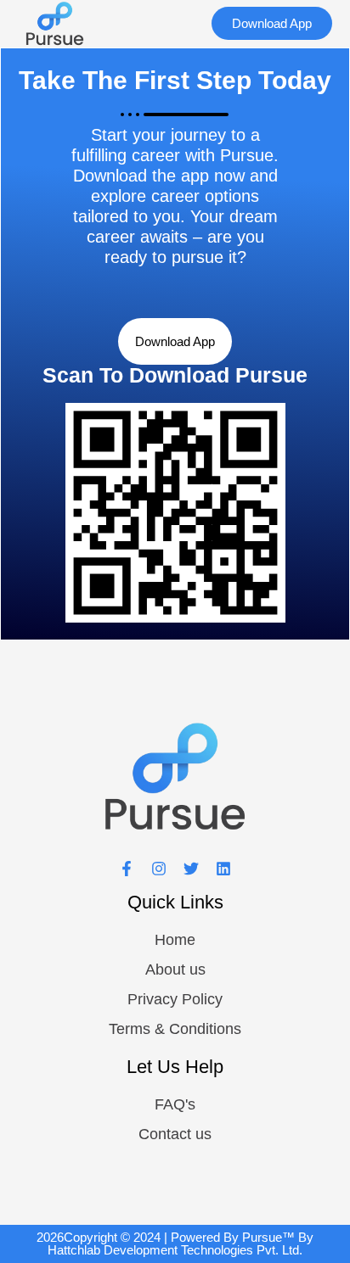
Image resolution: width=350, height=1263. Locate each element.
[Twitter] (191, 868)
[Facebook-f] (126, 868)
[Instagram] (159, 868)
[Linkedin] (223, 868)
